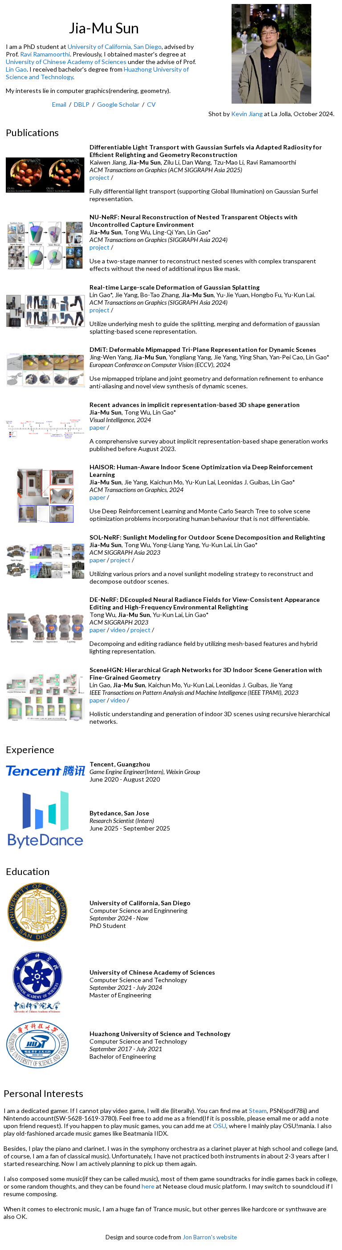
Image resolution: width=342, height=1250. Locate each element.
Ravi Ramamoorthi (45, 54)
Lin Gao (16, 69)
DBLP (82, 104)
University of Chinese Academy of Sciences (66, 61)
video (118, 629)
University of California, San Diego (115, 46)
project (100, 177)
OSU (219, 1125)
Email (59, 104)
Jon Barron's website (210, 1237)
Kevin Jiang (247, 113)
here (148, 1186)
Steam (258, 1110)
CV (151, 104)
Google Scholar (118, 104)
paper (98, 427)
